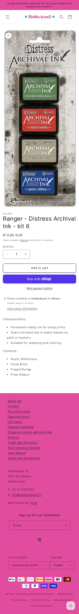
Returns (13, 437)
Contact (13, 406)
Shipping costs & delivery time (30, 432)
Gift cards (15, 422)
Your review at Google (24, 448)
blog (34, 503)
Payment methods (21, 427)
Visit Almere (17, 453)
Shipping (24, 240)
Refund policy (65, 594)
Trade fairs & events (22, 442)
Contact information (41, 605)
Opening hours (18, 416)
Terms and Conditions (24, 458)
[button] (7, 17)
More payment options (40, 288)
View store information (22, 308)
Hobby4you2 (23, 594)
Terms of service (40, 600)
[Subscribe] (66, 525)
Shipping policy (62, 600)
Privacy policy (19, 600)
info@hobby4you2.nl (26, 495)
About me (15, 401)
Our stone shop (19, 411)
